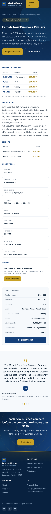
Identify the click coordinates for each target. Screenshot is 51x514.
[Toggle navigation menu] (46, 4)
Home (4, 15)
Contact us (31, 4)
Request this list (12, 51)
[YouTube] (15, 509)
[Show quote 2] (24, 403)
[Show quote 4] (28, 403)
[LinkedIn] (4, 509)
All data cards (34, 51)
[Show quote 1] (22, 403)
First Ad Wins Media (34, 467)
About (4, 485)
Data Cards (12, 15)
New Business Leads (35, 463)
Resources (6, 489)
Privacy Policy (32, 485)
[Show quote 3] (26, 403)
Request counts (12, 279)
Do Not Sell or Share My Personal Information (36, 490)
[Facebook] (10, 509)
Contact (5, 493)
